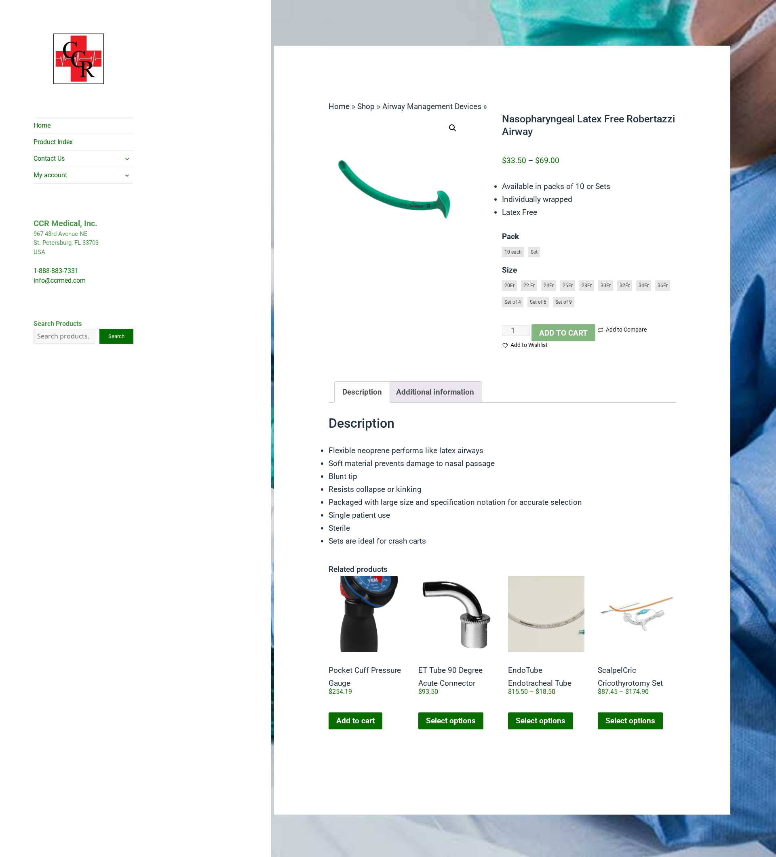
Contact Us (49, 158)
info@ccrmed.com (60, 280)
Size (509, 270)
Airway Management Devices (431, 106)
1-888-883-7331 (56, 271)
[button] (452, 128)
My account (50, 175)
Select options (451, 720)
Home (42, 125)
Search (116, 336)
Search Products (58, 324)
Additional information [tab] (435, 392)
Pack (510, 236)
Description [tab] (362, 392)
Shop (366, 106)
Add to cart (563, 333)
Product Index (53, 142)
